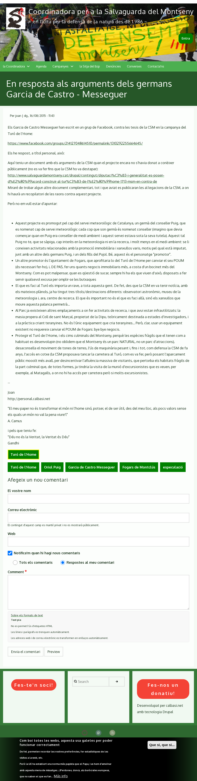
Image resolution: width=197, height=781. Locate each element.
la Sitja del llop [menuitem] (90, 66)
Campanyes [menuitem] (60, 66)
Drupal (168, 712)
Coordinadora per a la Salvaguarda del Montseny (111, 11)
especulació (173, 467)
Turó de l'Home (23, 454)
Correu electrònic (22, 510)
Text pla (16, 619)
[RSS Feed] (112, 732)
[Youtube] (85, 732)
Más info (61, 776)
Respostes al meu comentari (90, 562)
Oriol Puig (52, 467)
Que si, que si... (162, 745)
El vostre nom (19, 491)
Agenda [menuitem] (41, 66)
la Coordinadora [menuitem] (14, 66)
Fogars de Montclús (139, 467)
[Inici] (15, 18)
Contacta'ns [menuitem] (156, 66)
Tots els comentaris (36, 562)
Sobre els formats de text (27, 615)
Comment (16, 572)
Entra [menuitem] (186, 38)
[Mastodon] (98, 732)
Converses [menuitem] (134, 66)
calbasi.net (174, 705)
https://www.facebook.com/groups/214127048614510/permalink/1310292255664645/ (75, 143)
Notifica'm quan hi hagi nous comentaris (47, 553)
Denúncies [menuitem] (113, 66)
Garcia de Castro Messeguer (91, 467)
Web (11, 534)
